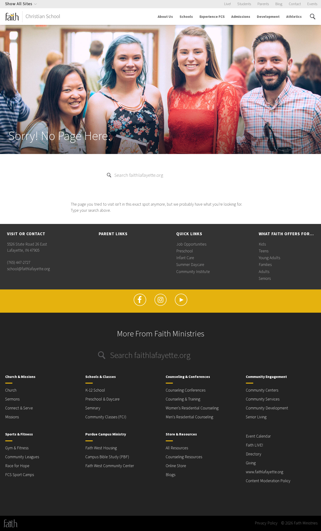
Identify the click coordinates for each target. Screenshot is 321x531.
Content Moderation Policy (268, 481)
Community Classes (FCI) (105, 417)
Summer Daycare (190, 265)
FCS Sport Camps (19, 475)
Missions (12, 417)
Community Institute (193, 272)
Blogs (170, 475)
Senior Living (256, 417)
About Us (165, 16)
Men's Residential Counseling (189, 417)
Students (244, 4)
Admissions (240, 16)
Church (10, 390)
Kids (262, 244)
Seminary (92, 408)
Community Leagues (22, 457)
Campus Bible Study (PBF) (107, 457)
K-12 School (95, 390)
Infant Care (185, 258)
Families (265, 265)
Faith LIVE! (254, 445)
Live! (227, 4)
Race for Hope (17, 466)
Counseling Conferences (185, 390)
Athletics (294, 16)
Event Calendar (258, 436)
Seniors (265, 278)
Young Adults (269, 258)
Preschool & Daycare (102, 399)
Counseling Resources (184, 457)
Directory (253, 454)
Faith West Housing (101, 448)
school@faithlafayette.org (28, 269)
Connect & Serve (19, 408)
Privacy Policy (266, 523)
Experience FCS (212, 16)
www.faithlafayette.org (264, 472)
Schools (186, 16)
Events (312, 4)
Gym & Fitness (16, 448)
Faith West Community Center (109, 466)
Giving (251, 463)
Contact (295, 4)
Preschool (184, 251)
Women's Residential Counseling (192, 408)
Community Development (267, 408)
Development (268, 16)
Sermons (12, 399)
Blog (278, 4)
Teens (263, 251)
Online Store (176, 466)
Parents (263, 4)
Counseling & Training (183, 399)
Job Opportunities (191, 244)
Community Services (262, 399)
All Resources (177, 448)
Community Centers (262, 390)
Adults (264, 272)
